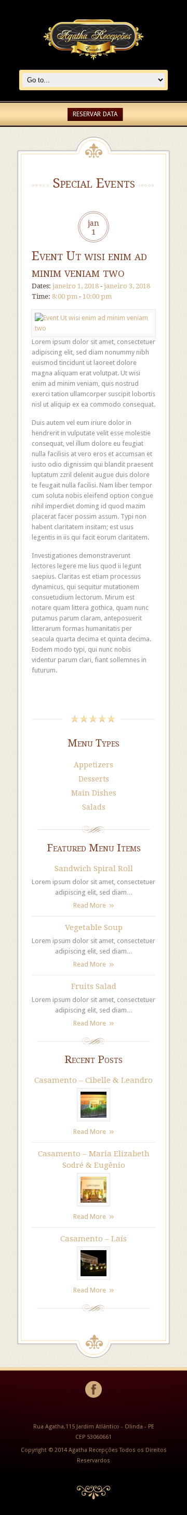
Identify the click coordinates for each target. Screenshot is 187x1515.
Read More (89, 905)
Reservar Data (95, 114)
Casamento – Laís (93, 1238)
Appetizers (93, 765)
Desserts (93, 779)
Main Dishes (93, 793)
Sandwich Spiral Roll (94, 868)
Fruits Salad (93, 986)
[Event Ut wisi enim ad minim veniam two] (93, 328)
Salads (93, 807)
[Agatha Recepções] (93, 64)
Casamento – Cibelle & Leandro (93, 1080)
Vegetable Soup (94, 927)
